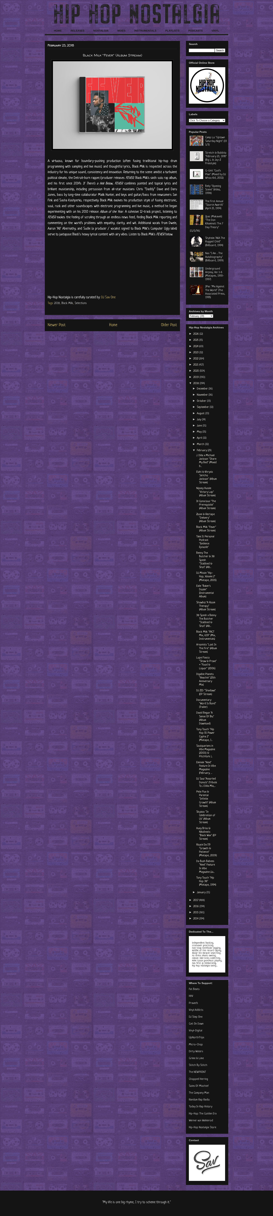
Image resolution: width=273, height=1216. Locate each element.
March (201, 444)
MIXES (121, 30)
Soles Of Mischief (199, 1086)
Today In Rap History (200, 1106)
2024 (196, 346)
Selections (81, 303)
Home (113, 325)
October (202, 401)
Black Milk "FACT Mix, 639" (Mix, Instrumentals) (206, 635)
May (199, 432)
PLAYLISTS (172, 30)
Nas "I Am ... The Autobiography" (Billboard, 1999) (214, 257)
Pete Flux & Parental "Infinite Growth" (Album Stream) (206, 799)
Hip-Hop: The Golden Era (203, 1113)
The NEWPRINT (197, 1072)
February (202, 450)
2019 (196, 377)
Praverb (193, 1003)
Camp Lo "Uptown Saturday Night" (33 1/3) (216, 141)
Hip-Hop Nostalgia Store (202, 1127)
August (201, 413)
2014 (196, 918)
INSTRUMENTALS (145, 30)
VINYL (215, 30)
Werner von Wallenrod (201, 1120)
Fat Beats (194, 989)
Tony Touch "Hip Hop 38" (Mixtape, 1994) (206, 881)
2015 (196, 912)
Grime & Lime (196, 1058)
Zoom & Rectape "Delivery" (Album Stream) (206, 518)
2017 (196, 900)
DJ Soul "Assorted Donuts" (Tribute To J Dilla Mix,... (206, 782)
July (199, 419)
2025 (196, 340)
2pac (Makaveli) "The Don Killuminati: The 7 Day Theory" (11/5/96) (206, 224)
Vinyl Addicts (196, 1010)
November (203, 395)
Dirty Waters (196, 1051)
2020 (196, 371)
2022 (196, 358)
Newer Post (57, 325)
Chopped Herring (198, 1079)
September (203, 407)
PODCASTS (195, 30)
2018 (57, 303)
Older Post (169, 325)
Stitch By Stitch (198, 1065)
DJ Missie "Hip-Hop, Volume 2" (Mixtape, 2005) (206, 577)
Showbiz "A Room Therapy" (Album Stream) (206, 606)
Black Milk (67, 303)
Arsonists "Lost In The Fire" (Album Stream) (206, 648)
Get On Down (196, 1023)
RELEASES (77, 30)
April (200, 438)
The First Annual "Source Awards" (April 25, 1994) (214, 205)
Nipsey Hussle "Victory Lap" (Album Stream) (206, 492)
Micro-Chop (196, 1044)
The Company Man (199, 1093)
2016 (196, 906)
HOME (58, 30)
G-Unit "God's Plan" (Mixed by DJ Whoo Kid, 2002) (215, 174)
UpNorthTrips (196, 1037)
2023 (196, 352)
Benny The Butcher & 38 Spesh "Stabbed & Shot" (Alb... (205, 560)
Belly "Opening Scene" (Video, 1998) (213, 190)
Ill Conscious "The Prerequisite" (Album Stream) (206, 505)
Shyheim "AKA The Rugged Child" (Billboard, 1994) (215, 242)
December (203, 388)
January (201, 892)
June (200, 425)
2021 (196, 364)
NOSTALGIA (100, 30)
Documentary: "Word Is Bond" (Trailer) (206, 704)
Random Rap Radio (199, 1099)
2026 (196, 334)
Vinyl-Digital (195, 1030)
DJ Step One (195, 1017)
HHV (191, 996)
